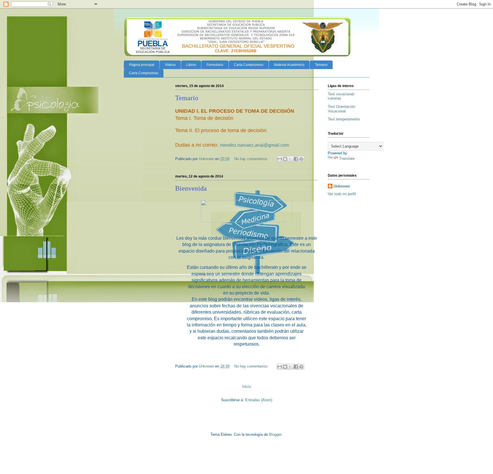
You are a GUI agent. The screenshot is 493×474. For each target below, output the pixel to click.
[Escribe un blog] (285, 159)
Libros (191, 65)
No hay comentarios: (252, 159)
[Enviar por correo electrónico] (279, 159)
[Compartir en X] (290, 159)
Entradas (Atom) (258, 400)
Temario (321, 65)
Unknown (342, 186)
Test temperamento (344, 119)
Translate (347, 158)
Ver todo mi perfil (342, 194)
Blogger (275, 434)
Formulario (215, 65)
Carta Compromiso (248, 65)
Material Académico (289, 65)
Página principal (141, 65)
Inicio (246, 386)
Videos (170, 65)
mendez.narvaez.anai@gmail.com (254, 145)
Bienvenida (191, 188)
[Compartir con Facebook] (296, 159)
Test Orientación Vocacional (341, 108)
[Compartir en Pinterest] (301, 159)
